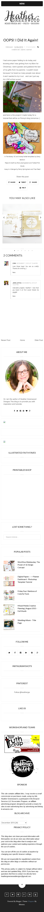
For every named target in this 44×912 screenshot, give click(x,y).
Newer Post (5, 340)
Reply (14, 272)
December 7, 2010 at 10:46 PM (27, 263)
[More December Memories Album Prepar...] (22, 223)
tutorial (29, 50)
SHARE (12, 182)
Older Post (39, 340)
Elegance (31, 901)
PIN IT (24, 188)
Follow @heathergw (22, 692)
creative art (16, 50)
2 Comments (30, 47)
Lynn (14, 263)
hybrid (23, 50)
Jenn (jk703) (17, 283)
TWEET (23, 182)
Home (22, 340)
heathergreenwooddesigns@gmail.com (16, 876)
